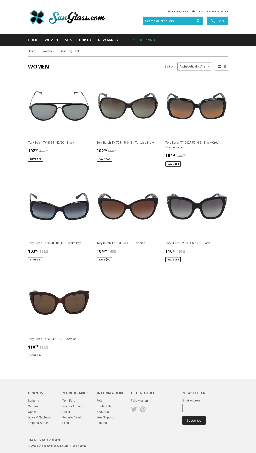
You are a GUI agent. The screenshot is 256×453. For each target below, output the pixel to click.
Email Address (191, 400)
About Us (103, 412)
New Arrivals (110, 40)
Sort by (169, 66)
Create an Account (216, 11)
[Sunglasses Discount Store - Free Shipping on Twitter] (134, 410)
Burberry (33, 400)
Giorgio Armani (72, 406)
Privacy (32, 439)
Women (51, 40)
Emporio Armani (38, 423)
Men (68, 40)
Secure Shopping (50, 439)
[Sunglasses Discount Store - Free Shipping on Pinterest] (143, 410)
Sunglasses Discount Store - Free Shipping (61, 445)
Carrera (33, 406)
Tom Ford (68, 400)
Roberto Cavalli (72, 417)
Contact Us (104, 406)
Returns (102, 423)
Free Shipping (105, 417)
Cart (220, 21)
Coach (32, 412)
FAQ (99, 400)
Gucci (66, 412)
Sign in (196, 11)
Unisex (85, 40)
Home (33, 40)
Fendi (65, 423)
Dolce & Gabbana (39, 417)
